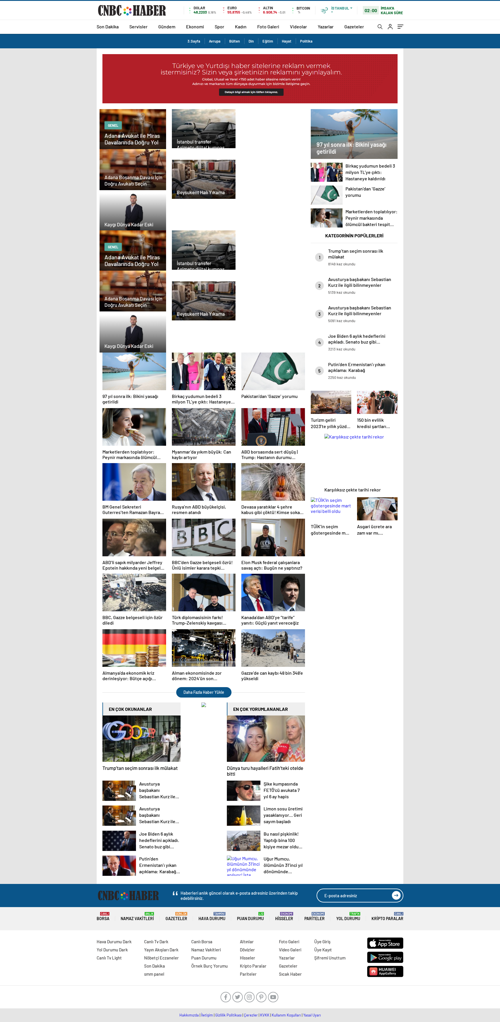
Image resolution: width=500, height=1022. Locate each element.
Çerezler (251, 1015)
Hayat (286, 41)
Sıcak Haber (290, 974)
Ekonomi (195, 26)
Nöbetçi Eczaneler (161, 957)
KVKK (264, 1015)
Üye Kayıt (323, 949)
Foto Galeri (268, 26)
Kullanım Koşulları (286, 1015)
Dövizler (247, 949)
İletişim (207, 1015)
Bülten (234, 41)
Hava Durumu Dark (114, 941)
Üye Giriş (322, 941)
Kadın (241, 26)
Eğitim (267, 41)
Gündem (166, 26)
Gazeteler (354, 26)
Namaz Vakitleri (137, 916)
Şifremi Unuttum (329, 957)
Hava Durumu (211, 916)
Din (251, 41)
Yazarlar (326, 26)
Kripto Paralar (387, 916)
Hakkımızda (189, 1015)
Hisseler (284, 916)
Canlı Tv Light (109, 957)
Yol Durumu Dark (112, 949)
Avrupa (214, 41)
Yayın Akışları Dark (161, 949)
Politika (306, 41)
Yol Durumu (348, 916)
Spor (219, 26)
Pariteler (314, 916)
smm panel (154, 974)
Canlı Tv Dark (156, 941)
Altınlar (247, 941)
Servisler (138, 26)
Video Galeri (290, 949)
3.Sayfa (194, 41)
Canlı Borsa (201, 941)
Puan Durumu (250, 916)
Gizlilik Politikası (228, 1015)
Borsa (103, 916)
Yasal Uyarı (312, 1015)
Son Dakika (108, 26)
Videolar (298, 26)
